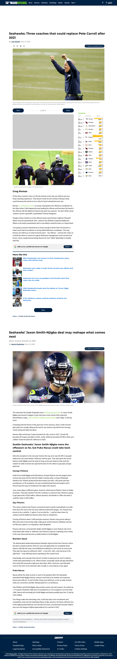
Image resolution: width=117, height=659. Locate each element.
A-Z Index (60, 649)
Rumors (36, 3)
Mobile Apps (99, 642)
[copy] (24, 46)
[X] (106, 2)
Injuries (67, 3)
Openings (35, 642)
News (30, 3)
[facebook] (102, 2)
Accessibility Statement (41, 649)
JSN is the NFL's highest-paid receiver (42, 418)
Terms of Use (79, 645)
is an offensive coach (26, 206)
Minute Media (13, 654)
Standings (52, 3)
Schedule (44, 3)
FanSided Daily (18, 645)
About (15, 642)
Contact (60, 642)
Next (68, 110)
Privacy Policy (62, 645)
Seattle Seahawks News (27, 316)
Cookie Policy (99, 645)
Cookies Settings (81, 649)
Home (15, 316)
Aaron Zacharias (17, 344)
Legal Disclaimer (19, 649)
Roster (60, 3)
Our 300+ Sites (80, 642)
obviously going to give (52, 412)
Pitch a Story (37, 645)
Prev (18, 110)
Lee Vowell (15, 42)
